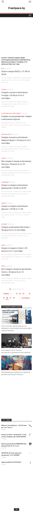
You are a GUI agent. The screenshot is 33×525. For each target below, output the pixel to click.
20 (20, 294)
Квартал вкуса (6, 134)
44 (29, 294)
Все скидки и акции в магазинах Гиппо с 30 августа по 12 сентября (16, 272)
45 (4, 298)
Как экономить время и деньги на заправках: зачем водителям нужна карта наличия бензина (16, 328)
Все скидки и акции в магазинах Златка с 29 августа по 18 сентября (16, 164)
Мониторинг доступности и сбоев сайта (16, 517)
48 (14, 298)
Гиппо (3, 266)
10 (17, 294)
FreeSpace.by (16, 8)
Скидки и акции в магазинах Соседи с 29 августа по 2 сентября (14, 95)
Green (3, 245)
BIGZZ (3, 68)
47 (10, 298)
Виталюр (4, 224)
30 (23, 294)
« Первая (6, 294)
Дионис (3, 203)
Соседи (3, 89)
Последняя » (26, 298)
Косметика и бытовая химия (10, 113)
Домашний (5, 182)
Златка (3, 158)
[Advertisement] (16, 36)
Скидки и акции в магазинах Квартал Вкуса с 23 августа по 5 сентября (16, 140)
